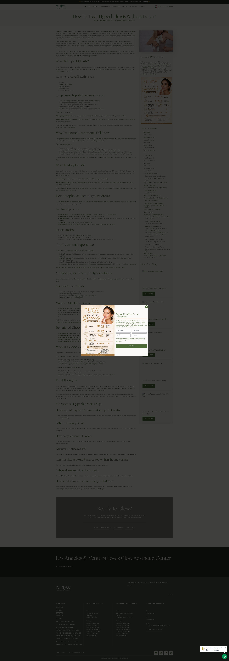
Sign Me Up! (131, 346)
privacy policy (119, 341)
